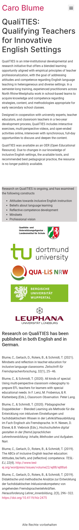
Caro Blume (23, 8)
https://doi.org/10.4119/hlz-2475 (24, 498)
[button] (71, 8)
